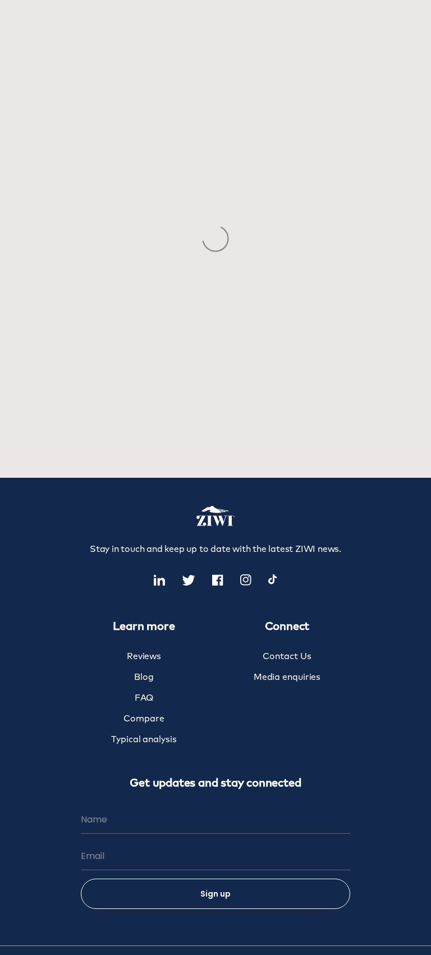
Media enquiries (287, 677)
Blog (144, 677)
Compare (143, 719)
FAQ (144, 698)
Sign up (215, 893)
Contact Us (287, 656)
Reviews (144, 656)
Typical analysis (143, 739)
